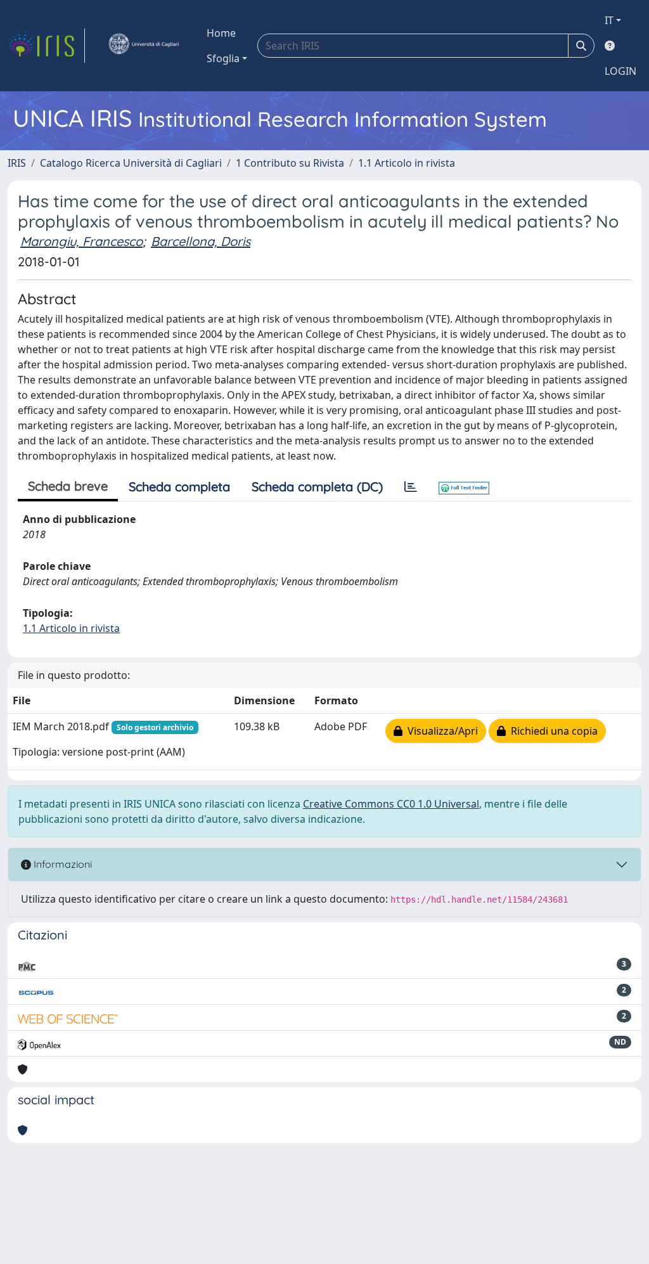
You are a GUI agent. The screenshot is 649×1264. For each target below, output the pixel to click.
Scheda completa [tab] (179, 486)
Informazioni (61, 864)
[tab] (411, 487)
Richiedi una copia (552, 731)
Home (221, 33)
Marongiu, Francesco (81, 241)
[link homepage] (46, 46)
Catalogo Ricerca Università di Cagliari (131, 163)
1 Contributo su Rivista (290, 163)
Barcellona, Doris (200, 241)
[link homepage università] (143, 46)
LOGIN (620, 71)
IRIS (17, 163)
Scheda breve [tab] (68, 486)
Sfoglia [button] (223, 58)
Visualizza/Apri (440, 731)
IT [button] (609, 20)
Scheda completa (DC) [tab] (317, 486)
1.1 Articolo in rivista (406, 163)
